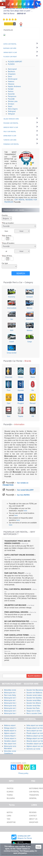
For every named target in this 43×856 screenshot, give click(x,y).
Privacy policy (23, 773)
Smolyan (11, 104)
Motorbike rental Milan (12, 690)
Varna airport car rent (34, 730)
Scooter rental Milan (33, 700)
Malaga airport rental (11, 728)
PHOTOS (10, 788)
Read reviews (8, 24)
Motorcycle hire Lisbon (12, 703)
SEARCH (20, 273)
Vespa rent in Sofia (33, 711)
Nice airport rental (10, 743)
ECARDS (10, 791)
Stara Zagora (13, 109)
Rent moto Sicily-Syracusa (13, 695)
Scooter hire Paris (32, 708)
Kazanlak (11, 94)
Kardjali (10, 89)
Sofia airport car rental (34, 725)
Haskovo (11, 81)
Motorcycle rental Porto (12, 705)
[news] (23, 765)
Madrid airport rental (11, 730)
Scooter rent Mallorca (34, 692)
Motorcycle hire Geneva (12, 713)
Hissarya (11, 84)
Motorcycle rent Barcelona (13, 698)
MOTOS (9, 812)
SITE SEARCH (35, 676)
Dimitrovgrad (12, 79)
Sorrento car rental (33, 749)
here (25, 510)
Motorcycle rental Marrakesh (10, 747)
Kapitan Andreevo (14, 86)
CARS (9, 815)
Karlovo (10, 91)
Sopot (10, 106)
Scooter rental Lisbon (34, 695)
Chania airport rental (11, 738)
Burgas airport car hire (34, 728)
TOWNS (10, 795)
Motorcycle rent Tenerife (13, 700)
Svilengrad (12, 111)
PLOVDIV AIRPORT (15, 61)
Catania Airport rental (12, 736)
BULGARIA (11, 798)
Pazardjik (11, 99)
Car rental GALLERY (25, 490)
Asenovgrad (12, 69)
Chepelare (11, 74)
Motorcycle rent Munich (12, 711)
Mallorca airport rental (12, 725)
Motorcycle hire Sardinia (13, 692)
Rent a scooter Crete (34, 713)
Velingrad (11, 114)
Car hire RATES (23, 495)
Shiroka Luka (12, 101)
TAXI (8, 819)
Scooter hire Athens (33, 703)
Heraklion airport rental (12, 741)
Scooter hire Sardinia (34, 698)
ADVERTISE (11, 822)
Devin (10, 76)
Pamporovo (12, 96)
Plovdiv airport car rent (34, 733)
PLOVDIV (11, 64)
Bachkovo (11, 71)
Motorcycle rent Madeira (13, 708)
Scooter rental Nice (33, 705)
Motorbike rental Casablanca (10, 752)
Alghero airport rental (11, 733)
